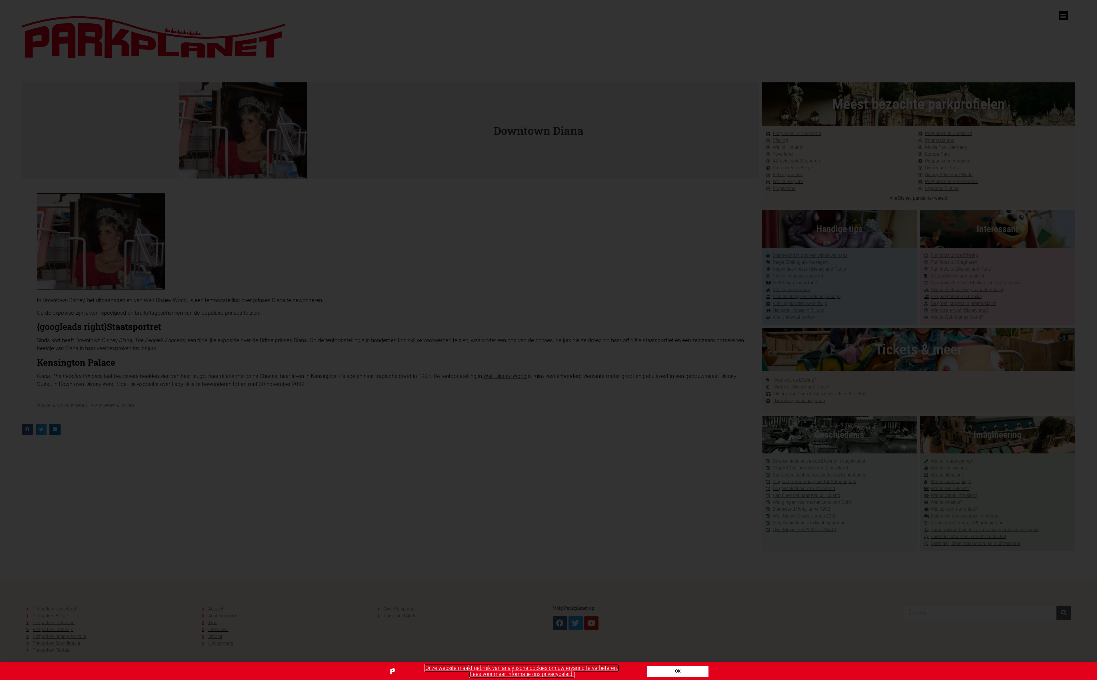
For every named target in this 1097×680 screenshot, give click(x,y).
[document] (548, 340)
